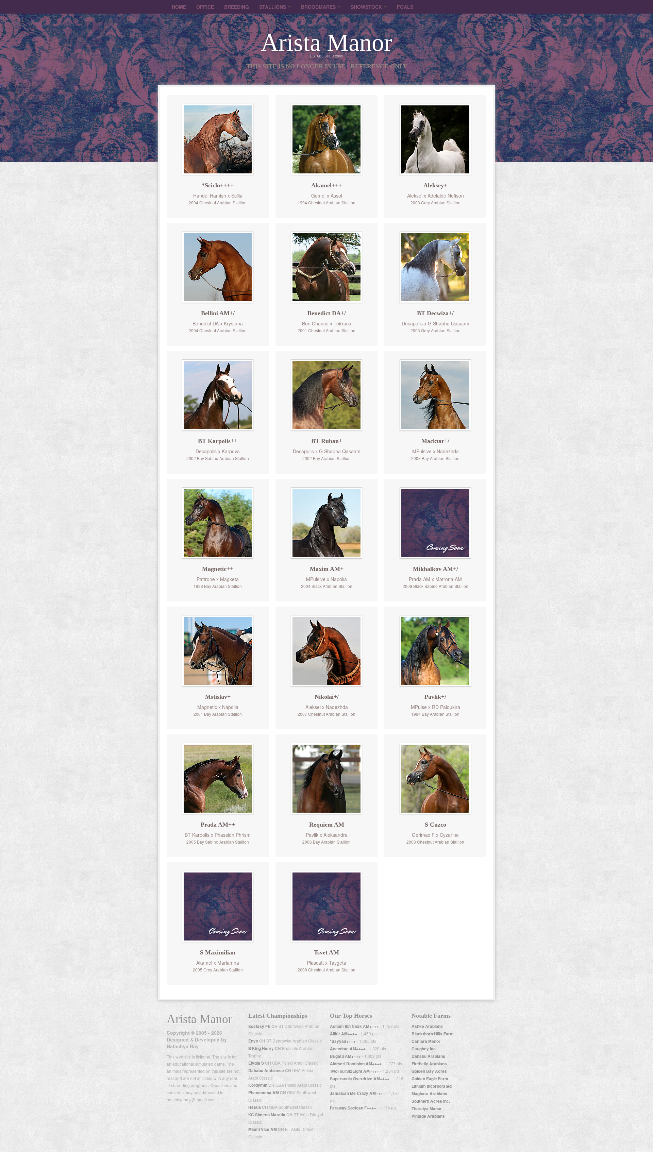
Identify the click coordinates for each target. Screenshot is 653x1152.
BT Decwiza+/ (435, 313)
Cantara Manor (426, 1041)
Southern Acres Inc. (431, 1101)
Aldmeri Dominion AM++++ (356, 1064)
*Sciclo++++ (218, 185)
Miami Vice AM (262, 1129)
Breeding (236, 6)
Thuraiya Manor (427, 1109)
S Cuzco (435, 824)
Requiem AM (326, 824)
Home (179, 6)
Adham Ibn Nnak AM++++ (354, 1026)
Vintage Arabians (428, 1116)
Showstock (367, 6)
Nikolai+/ (327, 696)
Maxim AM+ (327, 568)
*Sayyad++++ (343, 1041)
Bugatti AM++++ (345, 1056)
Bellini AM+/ (218, 313)
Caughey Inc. (424, 1049)
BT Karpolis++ (217, 441)
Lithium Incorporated (432, 1086)
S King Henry (261, 1048)
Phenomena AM (263, 1093)
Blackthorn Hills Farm (433, 1034)
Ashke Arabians (427, 1026)
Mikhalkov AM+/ (435, 568)
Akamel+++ (326, 185)
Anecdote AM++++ (348, 1049)
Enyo (253, 1041)
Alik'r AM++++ (343, 1034)
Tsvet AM (326, 952)
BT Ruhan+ (326, 441)
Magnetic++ (217, 568)
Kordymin (257, 1085)
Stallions (273, 6)
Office (205, 6)
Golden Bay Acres (429, 1071)
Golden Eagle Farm (430, 1079)
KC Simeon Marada (266, 1115)
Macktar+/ (435, 441)
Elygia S (256, 1063)
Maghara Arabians (429, 1094)
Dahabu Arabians (428, 1056)
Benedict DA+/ (326, 313)
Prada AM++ (218, 824)
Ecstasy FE (259, 1026)
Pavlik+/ (435, 696)
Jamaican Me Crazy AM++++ (357, 1093)
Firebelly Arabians (429, 1064)
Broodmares (319, 6)
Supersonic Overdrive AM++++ (359, 1079)
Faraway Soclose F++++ (353, 1108)
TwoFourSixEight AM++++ (354, 1071)
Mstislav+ (218, 696)
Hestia (254, 1107)
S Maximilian (217, 952)
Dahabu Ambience (266, 1070)
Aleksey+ (435, 185)
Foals (405, 6)
